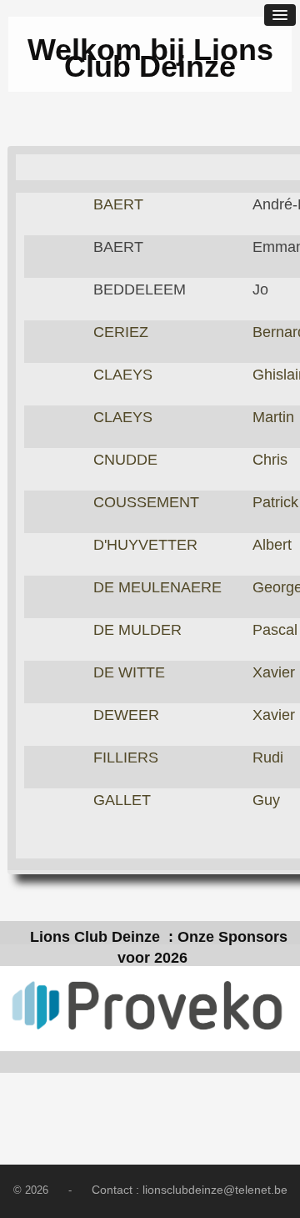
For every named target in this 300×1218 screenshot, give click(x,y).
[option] (150, 1008)
